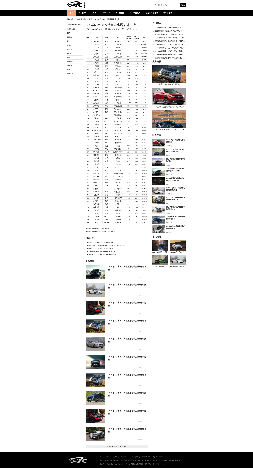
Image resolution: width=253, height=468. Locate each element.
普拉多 (69, 45)
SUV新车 (94, 13)
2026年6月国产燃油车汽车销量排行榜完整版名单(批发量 (175, 41)
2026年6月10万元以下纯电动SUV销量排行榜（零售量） (175, 44)
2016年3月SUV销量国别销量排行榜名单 (100, 248)
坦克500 (70, 74)
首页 (71, 13)
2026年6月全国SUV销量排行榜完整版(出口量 (171, 51)
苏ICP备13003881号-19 (142, 457)
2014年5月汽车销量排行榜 (100, 228)
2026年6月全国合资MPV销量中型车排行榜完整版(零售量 (175, 38)
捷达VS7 (70, 61)
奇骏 (68, 69)
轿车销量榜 (167, 13)
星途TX (69, 49)
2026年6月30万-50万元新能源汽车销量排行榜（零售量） (175, 48)
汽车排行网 (78, 460)
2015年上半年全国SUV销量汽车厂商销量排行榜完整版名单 (106, 245)
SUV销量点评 (135, 13)
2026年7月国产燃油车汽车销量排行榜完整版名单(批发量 (175, 58)
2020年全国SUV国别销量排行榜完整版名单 (101, 251)
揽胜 (68, 57)
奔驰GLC (70, 65)
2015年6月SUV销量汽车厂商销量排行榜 (100, 242)
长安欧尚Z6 (71, 29)
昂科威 (69, 53)
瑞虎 (68, 33)
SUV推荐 (82, 13)
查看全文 (141, 277)
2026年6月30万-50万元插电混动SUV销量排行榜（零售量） (176, 28)
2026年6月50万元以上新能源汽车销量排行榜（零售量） (175, 31)
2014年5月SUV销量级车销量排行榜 (103, 231)
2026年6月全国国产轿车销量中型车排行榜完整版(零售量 (175, 54)
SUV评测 (106, 13)
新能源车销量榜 (152, 13)
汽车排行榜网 (80, 19)
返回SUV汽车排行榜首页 (117, 446)
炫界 (68, 41)
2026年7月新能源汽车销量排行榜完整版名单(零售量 (173, 34)
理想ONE (70, 37)
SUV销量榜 (120, 13)
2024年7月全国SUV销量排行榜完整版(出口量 (101, 255)
